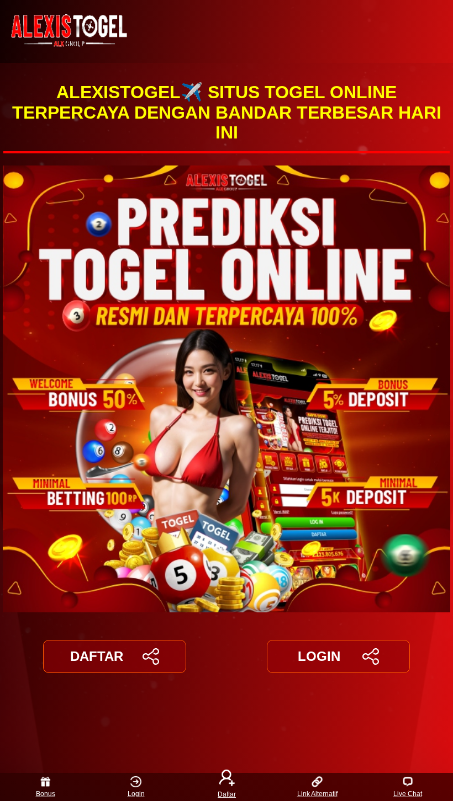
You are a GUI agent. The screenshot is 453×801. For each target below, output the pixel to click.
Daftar (227, 794)
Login (136, 794)
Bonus (45, 794)
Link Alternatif (317, 794)
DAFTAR (96, 656)
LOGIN (319, 656)
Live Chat (407, 794)
